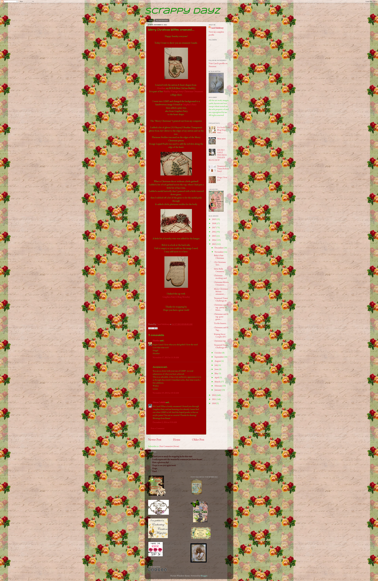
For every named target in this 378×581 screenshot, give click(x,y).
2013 (214, 244)
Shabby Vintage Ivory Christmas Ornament (183, 91)
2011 (214, 399)
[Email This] (149, 328)
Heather (161, 88)
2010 (214, 403)
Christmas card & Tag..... (221, 328)
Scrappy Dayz (182, 11)
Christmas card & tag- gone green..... (221, 316)
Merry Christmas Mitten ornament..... (221, 291)
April (217, 377)
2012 (214, 395)
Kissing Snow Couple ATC (220, 335)
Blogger (204, 575)
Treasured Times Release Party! (223, 169)
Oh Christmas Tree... (220, 263)
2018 (214, 223)
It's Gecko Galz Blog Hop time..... (223, 130)
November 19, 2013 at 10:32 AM (166, 392)
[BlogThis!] (151, 328)
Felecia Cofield (159, 402)
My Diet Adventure (162, 20)
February (218, 385)
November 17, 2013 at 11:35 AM (166, 357)
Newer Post (154, 439)
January (218, 389)
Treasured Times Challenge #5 (221, 346)
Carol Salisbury (163, 324)
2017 (214, 227)
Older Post (198, 439)
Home (150, 20)
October (218, 352)
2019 (214, 219)
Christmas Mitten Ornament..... (221, 283)
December (219, 247)
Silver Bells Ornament (219, 270)
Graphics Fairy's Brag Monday (176, 296)
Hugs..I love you (222, 178)
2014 (214, 240)
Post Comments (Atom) (169, 446)
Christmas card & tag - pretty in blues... (221, 307)
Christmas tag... (220, 340)
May (217, 373)
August (218, 360)
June (217, 369)
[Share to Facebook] (155, 328)
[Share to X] (153, 328)
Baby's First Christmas (219, 256)
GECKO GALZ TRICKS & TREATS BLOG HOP (218, 154)
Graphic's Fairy (189, 104)
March (217, 381)
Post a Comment (157, 428)
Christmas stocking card (220, 276)
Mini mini (221, 138)
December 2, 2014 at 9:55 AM (165, 422)
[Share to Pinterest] (157, 328)
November (219, 251)
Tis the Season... (220, 323)
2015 (214, 235)
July (216, 365)
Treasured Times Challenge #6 (221, 299)
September (219, 356)
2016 (214, 231)
